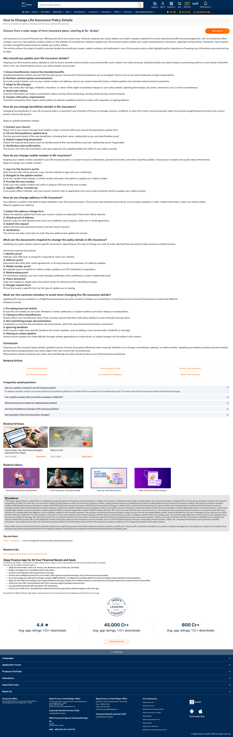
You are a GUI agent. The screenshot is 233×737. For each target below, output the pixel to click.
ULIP (45, 554)
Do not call (186, 12)
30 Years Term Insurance (190, 368)
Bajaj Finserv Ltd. (148, 702)
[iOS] (200, 711)
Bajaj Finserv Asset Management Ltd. (155, 730)
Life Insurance (9, 554)
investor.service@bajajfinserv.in (65, 706)
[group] (25, 442)
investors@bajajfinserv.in (110, 709)
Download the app (203, 12)
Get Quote (217, 31)
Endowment (22, 554)
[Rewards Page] (195, 4)
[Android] (192, 711)
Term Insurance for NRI (110, 368)
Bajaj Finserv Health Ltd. (151, 726)
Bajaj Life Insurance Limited (152, 712)
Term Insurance (35, 554)
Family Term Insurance (190, 374)
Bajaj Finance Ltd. (149, 706)
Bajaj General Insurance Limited (153, 709)
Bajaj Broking (147, 723)
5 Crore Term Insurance (37, 368)
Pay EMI (172, 12)
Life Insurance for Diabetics (110, 374)
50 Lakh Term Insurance (36, 374)
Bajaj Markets (147, 716)
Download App (116, 642)
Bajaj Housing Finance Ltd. (151, 719)
